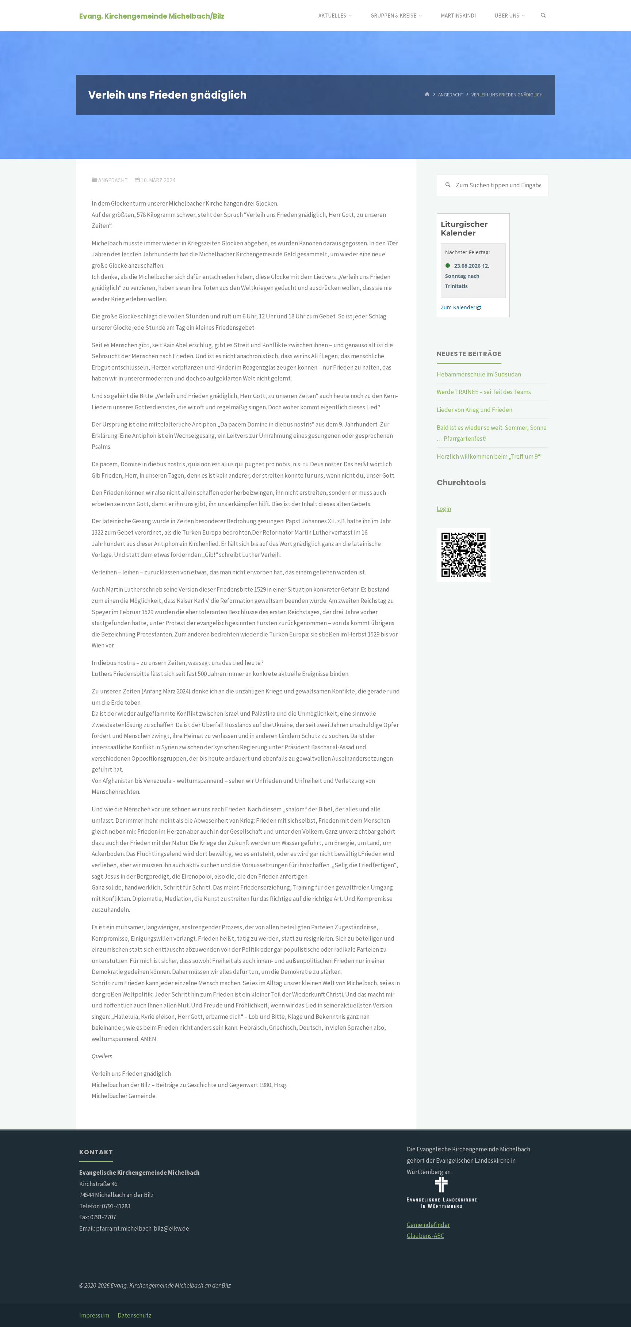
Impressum (94, 1315)
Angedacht (450, 95)
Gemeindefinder (428, 1225)
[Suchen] (543, 15)
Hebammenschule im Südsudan (479, 374)
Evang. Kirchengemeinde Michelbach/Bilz (152, 16)
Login (444, 509)
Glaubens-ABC (425, 1236)
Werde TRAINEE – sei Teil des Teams (484, 392)
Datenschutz (135, 1315)
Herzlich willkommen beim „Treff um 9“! (489, 456)
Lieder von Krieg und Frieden (474, 410)
